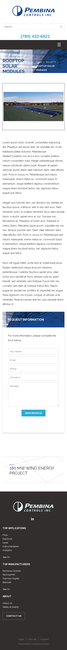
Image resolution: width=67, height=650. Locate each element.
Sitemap (32, 639)
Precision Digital (11, 578)
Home (39, 62)
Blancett (7, 582)
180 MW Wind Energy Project (31, 471)
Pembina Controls (12, 571)
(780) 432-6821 (35, 36)
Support (44, 639)
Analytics (7, 550)
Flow (5, 535)
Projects (51, 62)
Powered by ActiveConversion (33, 644)
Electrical (7, 539)
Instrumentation (11, 546)
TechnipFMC (9, 574)
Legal (21, 639)
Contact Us (13, 616)
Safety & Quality (11, 607)
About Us (7, 603)
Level (5, 542)
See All (6, 557)
